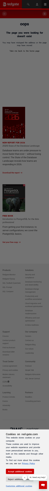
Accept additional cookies (20, 471)
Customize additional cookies (19, 486)
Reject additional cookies (19, 479)
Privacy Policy (28, 463)
